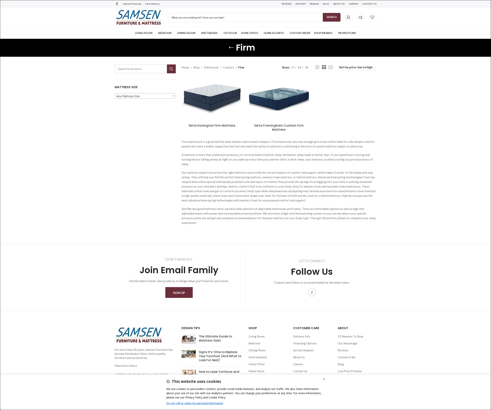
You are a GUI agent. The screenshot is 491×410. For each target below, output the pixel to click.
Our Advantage (347, 343)
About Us (299, 357)
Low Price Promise (350, 371)
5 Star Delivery (152, 3)
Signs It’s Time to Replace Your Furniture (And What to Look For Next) (220, 356)
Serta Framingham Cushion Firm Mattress (279, 127)
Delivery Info (301, 336)
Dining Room (256, 350)
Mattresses (211, 67)
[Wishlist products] (372, 17)
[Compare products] (360, 17)
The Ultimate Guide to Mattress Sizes (215, 338)
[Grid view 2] (317, 67)
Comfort (228, 67)
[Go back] (231, 48)
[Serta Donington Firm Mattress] (212, 99)
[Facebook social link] (117, 4)
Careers (298, 364)
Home (185, 67)
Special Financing (132, 3)
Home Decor (256, 371)
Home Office (256, 364)
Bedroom (254, 343)
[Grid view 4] (330, 67)
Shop (196, 67)
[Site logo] (139, 17)
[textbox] (145, 96)
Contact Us (300, 371)
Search (332, 17)
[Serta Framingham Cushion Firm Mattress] (279, 99)
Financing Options (305, 343)
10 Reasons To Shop (350, 336)
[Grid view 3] (324, 67)
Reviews (343, 350)
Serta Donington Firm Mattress (212, 125)
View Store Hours (126, 365)
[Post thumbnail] (189, 339)
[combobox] (145, 96)
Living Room (256, 336)
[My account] (348, 17)
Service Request (303, 350)
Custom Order (347, 357)
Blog (341, 364)
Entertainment (257, 357)
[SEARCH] (171, 68)
